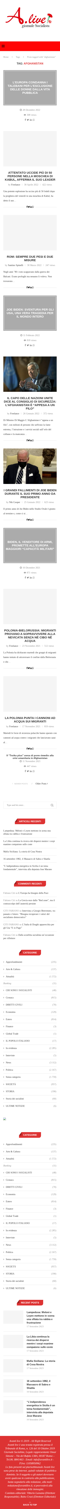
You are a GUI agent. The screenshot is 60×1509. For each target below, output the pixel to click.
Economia (31, 1012)
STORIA (31, 1091)
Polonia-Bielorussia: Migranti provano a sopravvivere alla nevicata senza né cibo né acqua (30, 636)
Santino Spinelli (15, 265)
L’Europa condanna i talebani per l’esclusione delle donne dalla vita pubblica (30, 87)
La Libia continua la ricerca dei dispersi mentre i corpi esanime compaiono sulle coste (40, 1341)
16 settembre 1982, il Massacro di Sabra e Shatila (26, 859)
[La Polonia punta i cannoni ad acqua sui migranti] (30, 693)
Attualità (31, 976)
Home (6, 57)
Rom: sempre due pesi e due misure (30, 258)
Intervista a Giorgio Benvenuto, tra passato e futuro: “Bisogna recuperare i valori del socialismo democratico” (29, 914)
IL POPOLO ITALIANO (31, 1041)
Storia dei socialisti (31, 1098)
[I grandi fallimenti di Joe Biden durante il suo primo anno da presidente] (30, 466)
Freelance (15, 184)
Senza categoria (31, 1077)
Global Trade (31, 1034)
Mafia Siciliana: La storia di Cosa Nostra (22, 851)
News (31, 1062)
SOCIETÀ (31, 1084)
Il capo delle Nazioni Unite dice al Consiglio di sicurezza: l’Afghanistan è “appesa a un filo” (30, 403)
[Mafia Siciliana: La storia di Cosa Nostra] (13, 1365)
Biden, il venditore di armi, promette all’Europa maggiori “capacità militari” (30, 545)
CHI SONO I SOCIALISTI (31, 990)
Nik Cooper (14, 502)
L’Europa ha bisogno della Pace (33, 893)
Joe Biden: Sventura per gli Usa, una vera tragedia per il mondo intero (30, 313)
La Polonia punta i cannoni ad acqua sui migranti (30, 719)
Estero (31, 1019)
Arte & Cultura (31, 969)
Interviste (31, 1055)
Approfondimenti (31, 962)
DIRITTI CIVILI (31, 1005)
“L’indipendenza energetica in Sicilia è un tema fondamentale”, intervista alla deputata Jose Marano (41, 1408)
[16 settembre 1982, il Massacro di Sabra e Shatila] (13, 1385)
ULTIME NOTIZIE (31, 1106)
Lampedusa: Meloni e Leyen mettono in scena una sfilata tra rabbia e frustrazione (40, 1317)
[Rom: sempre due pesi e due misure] (30, 232)
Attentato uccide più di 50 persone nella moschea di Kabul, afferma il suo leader (30, 176)
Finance (31, 1026)
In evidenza (31, 1048)
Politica (31, 1070)
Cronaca (31, 997)
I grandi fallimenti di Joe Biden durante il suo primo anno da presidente (30, 494)
